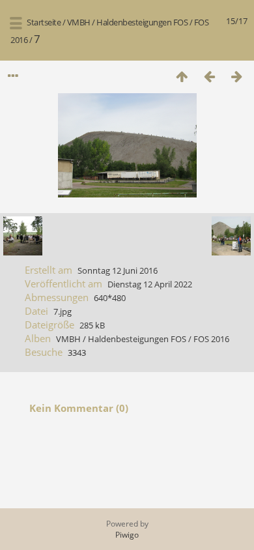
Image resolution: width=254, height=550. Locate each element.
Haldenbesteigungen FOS (142, 22)
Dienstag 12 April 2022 (149, 284)
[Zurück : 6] (209, 76)
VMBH (79, 22)
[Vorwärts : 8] (236, 76)
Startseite (44, 22)
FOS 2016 (211, 339)
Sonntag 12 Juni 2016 (118, 270)
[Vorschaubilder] (181, 76)
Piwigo (127, 534)
